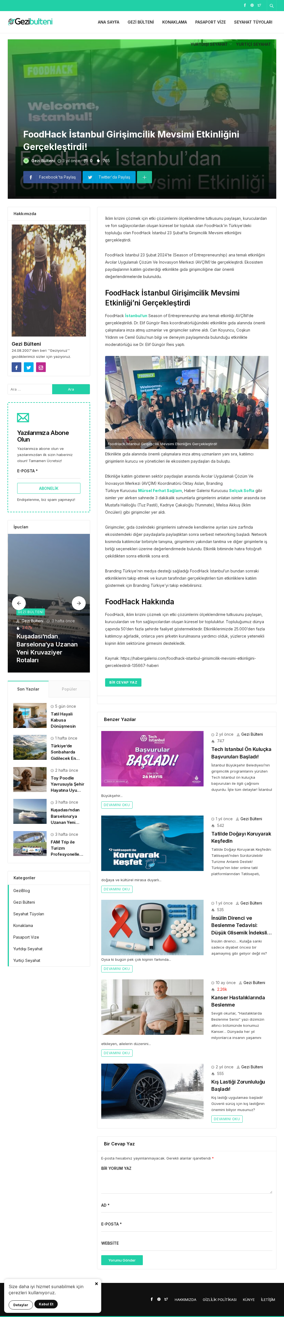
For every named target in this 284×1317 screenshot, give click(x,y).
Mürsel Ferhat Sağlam (160, 490)
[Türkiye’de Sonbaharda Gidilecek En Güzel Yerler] (30, 747)
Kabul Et (46, 1304)
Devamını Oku (117, 805)
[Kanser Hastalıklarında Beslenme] (152, 1006)
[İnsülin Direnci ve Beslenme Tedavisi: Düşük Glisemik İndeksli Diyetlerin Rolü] (152, 927)
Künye (249, 1299)
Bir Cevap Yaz (123, 682)
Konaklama (174, 22)
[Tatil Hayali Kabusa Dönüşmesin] (30, 715)
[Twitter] (259, 5)
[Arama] (272, 5)
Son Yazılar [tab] (28, 689)
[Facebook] (245, 5)
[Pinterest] (252, 5)
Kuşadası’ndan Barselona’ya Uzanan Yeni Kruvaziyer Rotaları (65, 822)
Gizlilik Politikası (220, 1299)
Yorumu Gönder (122, 1260)
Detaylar (20, 1305)
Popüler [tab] (69, 689)
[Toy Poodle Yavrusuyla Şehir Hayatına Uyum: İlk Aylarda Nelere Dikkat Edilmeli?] (30, 779)
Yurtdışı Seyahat (209, 44)
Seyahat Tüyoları (253, 22)
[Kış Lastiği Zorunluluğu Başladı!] (152, 1091)
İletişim (268, 1299)
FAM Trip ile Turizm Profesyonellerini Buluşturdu (44, 652)
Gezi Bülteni (141, 22)
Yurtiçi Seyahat (253, 44)
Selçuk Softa (241, 490)
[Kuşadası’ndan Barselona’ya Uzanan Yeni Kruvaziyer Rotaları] (30, 811)
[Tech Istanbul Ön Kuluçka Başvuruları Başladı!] (152, 758)
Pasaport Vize (210, 22)
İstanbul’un (136, 315)
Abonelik (49, 488)
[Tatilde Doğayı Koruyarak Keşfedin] (152, 842)
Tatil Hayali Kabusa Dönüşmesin (63, 720)
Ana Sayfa (108, 22)
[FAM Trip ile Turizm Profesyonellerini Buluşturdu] (49, 603)
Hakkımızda (185, 1299)
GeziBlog (21, 890)
